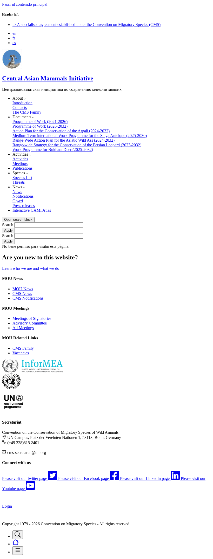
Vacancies (20, 353)
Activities (20, 159)
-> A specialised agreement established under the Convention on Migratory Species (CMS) (86, 24)
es (14, 42)
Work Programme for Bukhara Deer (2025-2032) (52, 149)
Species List (22, 177)
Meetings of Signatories (31, 318)
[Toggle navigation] (17, 534)
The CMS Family (26, 112)
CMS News (22, 293)
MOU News (22, 289)
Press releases (23, 205)
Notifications (23, 196)
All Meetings (23, 328)
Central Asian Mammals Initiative (47, 78)
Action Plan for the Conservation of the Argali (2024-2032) (61, 131)
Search (7, 225)
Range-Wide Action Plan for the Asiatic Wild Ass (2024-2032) (63, 140)
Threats (18, 182)
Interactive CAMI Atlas (31, 210)
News (17, 191)
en (14, 33)
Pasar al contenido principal (24, 4)
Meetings (20, 163)
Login (7, 506)
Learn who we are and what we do (30, 268)
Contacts (19, 107)
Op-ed (17, 201)
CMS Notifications (27, 298)
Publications (22, 168)
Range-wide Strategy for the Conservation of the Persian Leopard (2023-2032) (76, 145)
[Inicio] (12, 67)
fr (13, 38)
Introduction (22, 103)
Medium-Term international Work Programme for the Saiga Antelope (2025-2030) (79, 135)
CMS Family (23, 348)
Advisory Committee (29, 323)
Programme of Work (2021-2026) (40, 121)
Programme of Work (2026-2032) (40, 126)
